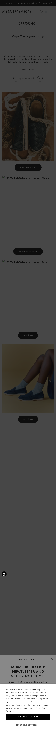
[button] (28, 724)
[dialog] (28, 365)
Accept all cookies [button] (27, 716)
